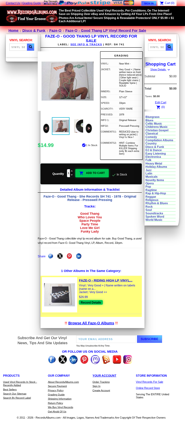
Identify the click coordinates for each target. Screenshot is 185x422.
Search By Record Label (17, 397)
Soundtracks (154, 213)
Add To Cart (92, 173)
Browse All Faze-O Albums (91, 323)
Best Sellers (10, 389)
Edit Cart (160, 102)
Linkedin (78, 256)
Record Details (91, 302)
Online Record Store (148, 387)
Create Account (101, 390)
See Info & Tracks (86, 44)
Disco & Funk (154, 146)
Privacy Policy (56, 390)
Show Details (160, 69)
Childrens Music (156, 126)
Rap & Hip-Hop (155, 193)
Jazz (148, 170)
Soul (148, 209)
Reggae (150, 196)
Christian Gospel (156, 130)
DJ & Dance (153, 150)
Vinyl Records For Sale (149, 381)
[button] (30, 47)
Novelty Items (154, 180)
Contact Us (13, 3)
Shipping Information (60, 398)
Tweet (60, 256)
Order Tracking (101, 381)
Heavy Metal (153, 163)
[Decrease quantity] (72, 175)
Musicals (151, 176)
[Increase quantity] (72, 171)
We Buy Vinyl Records (60, 407)
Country (151, 143)
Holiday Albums (156, 166)
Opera (149, 183)
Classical (151, 133)
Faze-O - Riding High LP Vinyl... (105, 280)
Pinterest (69, 256)
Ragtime (151, 190)
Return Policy (55, 403)
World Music (153, 219)
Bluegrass (152, 116)
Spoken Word (154, 216)
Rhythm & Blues (156, 203)
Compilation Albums (159, 140)
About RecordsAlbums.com (63, 381)
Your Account (104, 375)
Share (50, 256)
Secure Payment (57, 386)
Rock (149, 206)
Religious (151, 200)
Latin (148, 173)
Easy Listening (155, 153)
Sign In (149, 3)
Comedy (151, 136)
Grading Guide (31, 3)
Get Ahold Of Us (57, 411)
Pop (148, 186)
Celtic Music (153, 123)
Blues (149, 120)
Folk (148, 160)
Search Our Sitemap (14, 393)
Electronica (153, 156)
